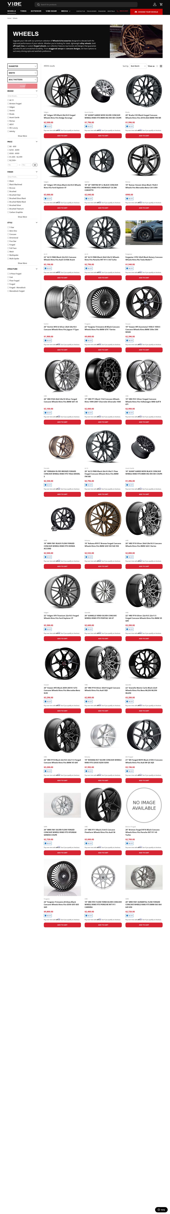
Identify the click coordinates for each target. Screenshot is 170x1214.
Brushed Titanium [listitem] (16, 209)
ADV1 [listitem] (11, 124)
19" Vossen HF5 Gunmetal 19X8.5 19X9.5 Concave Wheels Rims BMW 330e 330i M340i (142, 329)
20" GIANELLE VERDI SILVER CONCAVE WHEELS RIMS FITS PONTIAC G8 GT (101, 616)
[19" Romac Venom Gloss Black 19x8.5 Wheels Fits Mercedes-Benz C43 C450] (144, 160)
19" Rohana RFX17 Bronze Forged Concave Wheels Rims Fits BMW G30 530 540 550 (103, 544)
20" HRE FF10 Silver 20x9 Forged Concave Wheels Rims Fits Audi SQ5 (102, 689)
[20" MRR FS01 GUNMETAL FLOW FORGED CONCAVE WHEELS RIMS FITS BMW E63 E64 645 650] (144, 877)
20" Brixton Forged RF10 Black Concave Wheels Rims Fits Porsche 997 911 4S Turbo (142, 832)
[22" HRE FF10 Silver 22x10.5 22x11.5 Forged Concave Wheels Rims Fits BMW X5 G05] (144, 591)
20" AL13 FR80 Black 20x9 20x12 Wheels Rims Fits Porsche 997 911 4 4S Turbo (102, 258)
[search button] (37, 4)
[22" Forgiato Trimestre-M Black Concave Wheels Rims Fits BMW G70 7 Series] (103, 302)
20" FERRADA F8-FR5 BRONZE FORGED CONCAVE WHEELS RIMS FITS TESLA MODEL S (62, 474)
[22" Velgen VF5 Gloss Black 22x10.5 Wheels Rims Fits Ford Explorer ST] (62, 160)
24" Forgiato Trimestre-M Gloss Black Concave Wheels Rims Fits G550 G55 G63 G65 (61, 904)
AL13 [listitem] (11, 100)
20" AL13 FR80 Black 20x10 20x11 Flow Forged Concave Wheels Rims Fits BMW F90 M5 (102, 474)
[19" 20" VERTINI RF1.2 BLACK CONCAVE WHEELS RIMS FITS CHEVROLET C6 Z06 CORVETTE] (103, 160)
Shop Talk (111, 11)
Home (9, 18)
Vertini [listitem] (12, 110)
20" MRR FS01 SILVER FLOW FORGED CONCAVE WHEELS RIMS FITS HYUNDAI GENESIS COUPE (60, 832)
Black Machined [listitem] (15, 184)
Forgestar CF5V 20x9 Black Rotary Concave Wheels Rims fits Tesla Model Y (143, 258)
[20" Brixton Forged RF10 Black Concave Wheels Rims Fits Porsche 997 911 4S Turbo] (144, 805)
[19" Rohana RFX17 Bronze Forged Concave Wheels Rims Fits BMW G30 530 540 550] (103, 519)
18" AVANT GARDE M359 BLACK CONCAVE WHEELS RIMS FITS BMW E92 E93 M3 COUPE (143, 472)
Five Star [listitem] (12, 241)
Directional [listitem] (13, 238)
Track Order (91, 11)
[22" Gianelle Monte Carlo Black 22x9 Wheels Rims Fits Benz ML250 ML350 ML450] (144, 663)
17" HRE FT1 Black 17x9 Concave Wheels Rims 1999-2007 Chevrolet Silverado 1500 (103, 400)
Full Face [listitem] (12, 248)
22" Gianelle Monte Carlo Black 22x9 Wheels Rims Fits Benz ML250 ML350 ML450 (141, 690)
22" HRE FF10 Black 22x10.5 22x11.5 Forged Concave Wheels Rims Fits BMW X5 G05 (62, 761)
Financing (102, 11)
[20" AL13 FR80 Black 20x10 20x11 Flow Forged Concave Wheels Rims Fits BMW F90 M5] (103, 446)
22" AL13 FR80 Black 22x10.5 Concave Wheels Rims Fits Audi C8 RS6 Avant (60, 258)
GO (35, 165)
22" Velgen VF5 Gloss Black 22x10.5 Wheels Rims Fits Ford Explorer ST (62, 186)
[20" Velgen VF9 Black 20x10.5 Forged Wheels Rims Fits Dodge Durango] (62, 90)
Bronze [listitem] (12, 188)
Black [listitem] (11, 181)
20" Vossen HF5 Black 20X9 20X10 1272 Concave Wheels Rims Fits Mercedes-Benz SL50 (62, 690)
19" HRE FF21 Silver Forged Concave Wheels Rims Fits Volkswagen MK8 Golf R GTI (143, 401)
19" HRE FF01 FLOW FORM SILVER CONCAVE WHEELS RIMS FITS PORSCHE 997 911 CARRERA (103, 904)
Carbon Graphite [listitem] (16, 212)
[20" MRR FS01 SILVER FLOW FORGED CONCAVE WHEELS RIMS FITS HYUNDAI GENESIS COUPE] (62, 805)
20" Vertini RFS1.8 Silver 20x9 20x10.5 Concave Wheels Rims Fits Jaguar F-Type (61, 328)
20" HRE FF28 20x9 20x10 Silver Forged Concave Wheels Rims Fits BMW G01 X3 (61, 400)
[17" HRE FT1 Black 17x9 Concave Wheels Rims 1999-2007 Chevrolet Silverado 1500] (103, 374)
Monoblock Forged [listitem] (16, 291)
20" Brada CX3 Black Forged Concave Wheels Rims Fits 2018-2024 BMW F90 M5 (143, 116)
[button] (161, 4)
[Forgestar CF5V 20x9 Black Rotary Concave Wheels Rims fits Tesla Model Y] (144, 232)
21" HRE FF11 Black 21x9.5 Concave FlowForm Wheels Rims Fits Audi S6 (100, 831)
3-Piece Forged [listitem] (15, 273)
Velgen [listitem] (12, 107)
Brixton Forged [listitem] (15, 103)
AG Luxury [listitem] (13, 128)
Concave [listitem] (12, 234)
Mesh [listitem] (11, 251)
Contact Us (80, 11)
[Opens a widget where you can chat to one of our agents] (161, 1210)
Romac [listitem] (12, 121)
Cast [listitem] (11, 277)
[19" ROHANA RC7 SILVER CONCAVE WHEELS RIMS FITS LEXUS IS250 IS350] (103, 735)
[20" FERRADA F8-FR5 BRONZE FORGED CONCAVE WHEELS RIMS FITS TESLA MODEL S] (62, 446)
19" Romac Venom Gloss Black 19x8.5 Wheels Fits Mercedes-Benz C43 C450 (141, 186)
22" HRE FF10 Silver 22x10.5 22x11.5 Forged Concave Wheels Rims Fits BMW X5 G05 (143, 618)
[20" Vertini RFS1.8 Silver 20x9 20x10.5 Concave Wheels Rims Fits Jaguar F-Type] (62, 302)
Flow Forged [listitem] (14, 280)
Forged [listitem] (12, 244)
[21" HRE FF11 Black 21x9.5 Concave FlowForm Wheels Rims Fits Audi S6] (103, 805)
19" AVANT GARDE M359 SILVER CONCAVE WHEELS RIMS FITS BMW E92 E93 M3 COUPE (103, 116)
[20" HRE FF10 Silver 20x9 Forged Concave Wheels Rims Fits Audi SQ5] (103, 663)
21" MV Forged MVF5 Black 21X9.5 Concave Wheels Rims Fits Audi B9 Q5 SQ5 (143, 761)
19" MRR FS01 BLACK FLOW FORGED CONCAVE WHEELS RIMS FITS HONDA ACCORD (59, 546)
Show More (22, 136)
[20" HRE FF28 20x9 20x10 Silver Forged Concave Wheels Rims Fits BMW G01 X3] (62, 374)
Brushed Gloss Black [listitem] (17, 198)
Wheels (11, 11)
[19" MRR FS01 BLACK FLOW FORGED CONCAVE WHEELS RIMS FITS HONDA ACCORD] (62, 519)
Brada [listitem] (11, 114)
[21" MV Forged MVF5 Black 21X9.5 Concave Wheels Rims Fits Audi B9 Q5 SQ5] (144, 735)
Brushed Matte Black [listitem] (17, 202)
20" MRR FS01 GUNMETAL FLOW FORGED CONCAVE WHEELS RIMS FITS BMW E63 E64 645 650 (143, 904)
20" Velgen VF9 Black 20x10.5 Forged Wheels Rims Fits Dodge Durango (59, 116)
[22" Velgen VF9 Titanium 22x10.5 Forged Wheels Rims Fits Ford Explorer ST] (62, 591)
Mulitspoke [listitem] (13, 255)
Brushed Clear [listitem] (15, 195)
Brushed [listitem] (12, 191)
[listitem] (23, 146)
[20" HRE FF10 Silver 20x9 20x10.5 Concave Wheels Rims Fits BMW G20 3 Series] (144, 519)
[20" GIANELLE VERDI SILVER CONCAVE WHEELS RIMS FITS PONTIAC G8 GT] (103, 591)
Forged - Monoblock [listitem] (17, 287)
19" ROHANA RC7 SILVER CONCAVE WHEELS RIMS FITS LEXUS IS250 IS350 (103, 761)
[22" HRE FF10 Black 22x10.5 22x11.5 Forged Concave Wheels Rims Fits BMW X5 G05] (62, 735)
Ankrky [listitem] (12, 131)
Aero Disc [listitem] (13, 231)
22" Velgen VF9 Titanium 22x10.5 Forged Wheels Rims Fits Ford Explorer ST (61, 616)
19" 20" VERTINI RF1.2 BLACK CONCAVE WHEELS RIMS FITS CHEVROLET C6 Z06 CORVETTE (101, 187)
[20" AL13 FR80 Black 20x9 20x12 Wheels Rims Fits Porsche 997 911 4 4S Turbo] (103, 232)
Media (64, 11)
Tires (23, 11)
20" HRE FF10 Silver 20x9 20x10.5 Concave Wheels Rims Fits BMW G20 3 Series (143, 544)
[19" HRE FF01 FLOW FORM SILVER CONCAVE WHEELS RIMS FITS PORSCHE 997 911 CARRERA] (103, 877)
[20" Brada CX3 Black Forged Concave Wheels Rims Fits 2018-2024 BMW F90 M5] (144, 90)
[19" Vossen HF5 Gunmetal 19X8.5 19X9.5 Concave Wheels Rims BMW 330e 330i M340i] (144, 302)
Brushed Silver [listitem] (15, 205)
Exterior (36, 11)
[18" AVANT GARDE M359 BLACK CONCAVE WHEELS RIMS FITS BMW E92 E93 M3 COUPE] (144, 446)
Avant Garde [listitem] (14, 117)
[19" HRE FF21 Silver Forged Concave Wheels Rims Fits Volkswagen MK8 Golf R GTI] (144, 374)
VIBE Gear (51, 11)
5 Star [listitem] (11, 227)
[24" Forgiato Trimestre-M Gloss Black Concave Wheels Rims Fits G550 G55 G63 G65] (62, 877)
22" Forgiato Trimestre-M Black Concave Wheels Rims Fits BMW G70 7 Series (102, 328)
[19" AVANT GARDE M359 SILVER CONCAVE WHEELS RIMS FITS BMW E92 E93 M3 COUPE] (103, 90)
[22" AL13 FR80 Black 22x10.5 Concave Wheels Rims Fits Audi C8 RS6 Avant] (62, 232)
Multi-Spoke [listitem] (14, 258)
